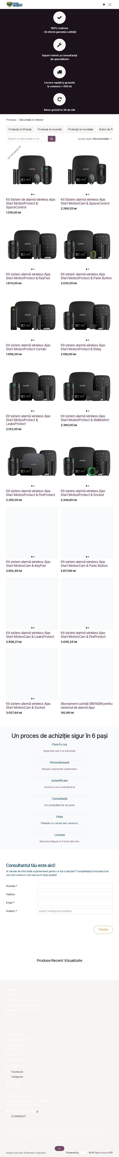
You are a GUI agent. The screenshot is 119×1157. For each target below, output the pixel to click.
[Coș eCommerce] (104, 4)
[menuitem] (20, 129)
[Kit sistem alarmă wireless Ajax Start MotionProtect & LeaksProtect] (32, 387)
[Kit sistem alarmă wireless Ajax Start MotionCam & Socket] (32, 674)
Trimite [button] (103, 929)
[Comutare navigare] (110, 4)
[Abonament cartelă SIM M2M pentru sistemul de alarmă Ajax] (87, 674)
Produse (11, 119)
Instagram (17, 1076)
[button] (95, 139)
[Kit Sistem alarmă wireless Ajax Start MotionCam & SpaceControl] (87, 170)
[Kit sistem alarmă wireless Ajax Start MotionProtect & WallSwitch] (87, 387)
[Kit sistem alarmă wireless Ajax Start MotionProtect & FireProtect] (32, 462)
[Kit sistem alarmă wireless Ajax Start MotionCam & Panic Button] (87, 532)
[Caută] (51, 139)
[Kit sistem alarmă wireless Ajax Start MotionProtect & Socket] (87, 462)
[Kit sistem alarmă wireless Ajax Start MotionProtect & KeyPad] (32, 245)
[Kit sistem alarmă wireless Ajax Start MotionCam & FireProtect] (87, 603)
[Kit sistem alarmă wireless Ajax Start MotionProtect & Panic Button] (87, 245)
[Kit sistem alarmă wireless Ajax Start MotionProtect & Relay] (87, 316)
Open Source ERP (104, 1152)
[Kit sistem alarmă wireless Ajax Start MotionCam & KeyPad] (32, 532)
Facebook (17, 1071)
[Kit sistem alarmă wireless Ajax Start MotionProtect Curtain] (32, 316)
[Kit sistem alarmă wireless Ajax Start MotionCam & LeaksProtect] (32, 603)
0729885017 (18, 1116)
